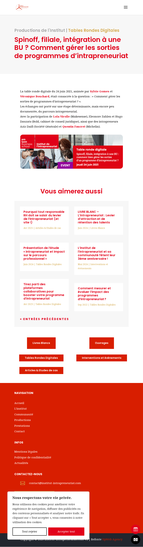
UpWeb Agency (112, 539)
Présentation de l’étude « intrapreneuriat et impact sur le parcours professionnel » (44, 253)
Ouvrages (101, 343)
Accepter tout (66, 531)
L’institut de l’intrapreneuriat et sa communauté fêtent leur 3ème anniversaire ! (96, 253)
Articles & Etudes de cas (48, 228)
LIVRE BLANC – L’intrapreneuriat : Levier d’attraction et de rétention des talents (96, 217)
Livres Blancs (97, 228)
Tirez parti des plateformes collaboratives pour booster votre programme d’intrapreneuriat (43, 291)
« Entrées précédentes (44, 319)
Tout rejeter (29, 531)
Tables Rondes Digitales (93, 30)
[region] (48, 516)
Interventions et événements (101, 358)
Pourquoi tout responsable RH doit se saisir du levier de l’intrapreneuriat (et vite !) (43, 217)
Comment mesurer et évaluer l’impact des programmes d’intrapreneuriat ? (94, 293)
